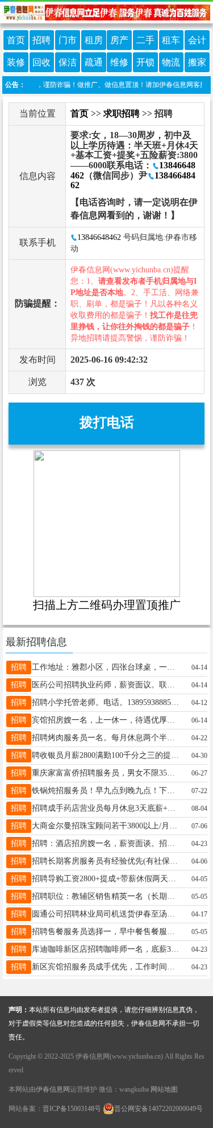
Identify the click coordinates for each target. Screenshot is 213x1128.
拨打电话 (107, 422)
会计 (197, 40)
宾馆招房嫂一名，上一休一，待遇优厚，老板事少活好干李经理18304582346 (107, 720)
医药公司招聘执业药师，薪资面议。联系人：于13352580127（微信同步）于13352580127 (107, 685)
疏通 (94, 62)
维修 (119, 62)
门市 (68, 40)
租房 (94, 40)
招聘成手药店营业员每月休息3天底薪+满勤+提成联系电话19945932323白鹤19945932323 (107, 808)
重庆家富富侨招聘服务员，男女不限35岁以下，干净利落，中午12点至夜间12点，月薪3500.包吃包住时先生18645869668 (107, 773)
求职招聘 (121, 113)
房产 (119, 40)
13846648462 (99, 237)
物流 (171, 62)
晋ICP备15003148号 (72, 1109)
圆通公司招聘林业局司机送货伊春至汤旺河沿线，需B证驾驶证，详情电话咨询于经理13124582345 (107, 914)
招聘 (41, 40)
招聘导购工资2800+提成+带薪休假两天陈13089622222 (107, 878)
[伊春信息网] (106, 11)
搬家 (197, 62)
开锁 (145, 62)
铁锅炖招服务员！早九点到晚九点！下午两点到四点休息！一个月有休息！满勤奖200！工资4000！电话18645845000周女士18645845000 (107, 790)
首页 (16, 40)
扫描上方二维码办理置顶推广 (107, 605)
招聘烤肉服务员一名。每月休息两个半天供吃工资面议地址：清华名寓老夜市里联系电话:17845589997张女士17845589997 (107, 737)
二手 (145, 40)
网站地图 (164, 1089)
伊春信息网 (53, 1089)
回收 (41, 62)
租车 (171, 40)
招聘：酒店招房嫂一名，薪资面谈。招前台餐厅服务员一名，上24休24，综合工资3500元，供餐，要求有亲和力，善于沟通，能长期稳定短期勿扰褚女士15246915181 (107, 843)
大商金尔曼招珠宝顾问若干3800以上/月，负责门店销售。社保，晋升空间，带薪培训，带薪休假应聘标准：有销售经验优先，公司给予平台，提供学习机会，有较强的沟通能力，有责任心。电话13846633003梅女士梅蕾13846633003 (107, 826)
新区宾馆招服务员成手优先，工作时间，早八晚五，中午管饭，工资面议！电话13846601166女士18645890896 (107, 967)
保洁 (68, 62)
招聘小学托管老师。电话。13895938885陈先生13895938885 (107, 702)
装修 (16, 62)
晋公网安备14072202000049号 (158, 1109)
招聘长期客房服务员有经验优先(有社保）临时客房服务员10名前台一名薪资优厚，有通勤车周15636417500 (107, 861)
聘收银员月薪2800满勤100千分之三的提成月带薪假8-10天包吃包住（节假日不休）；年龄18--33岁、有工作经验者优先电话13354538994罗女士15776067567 (107, 755)
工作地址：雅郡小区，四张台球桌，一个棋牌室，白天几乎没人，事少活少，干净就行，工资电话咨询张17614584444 (107, 667)
